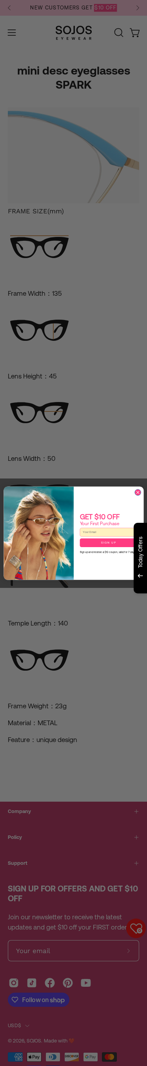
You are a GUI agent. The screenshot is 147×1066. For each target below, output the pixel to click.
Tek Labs (87, 607)
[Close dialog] (137, 492)
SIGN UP (108, 542)
